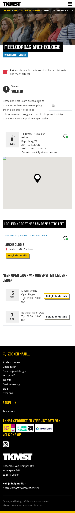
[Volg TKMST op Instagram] (6, 446)
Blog (5, 388)
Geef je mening (11, 384)
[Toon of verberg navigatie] (69, 4)
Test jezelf (8, 375)
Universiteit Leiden (15, 55)
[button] (37, 178)
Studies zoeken (11, 362)
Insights (7, 379)
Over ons (8, 393)
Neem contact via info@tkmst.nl (21, 487)
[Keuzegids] (44, 428)
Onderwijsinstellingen (15, 371)
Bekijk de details (17, 255)
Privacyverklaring (12, 501)
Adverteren (9, 411)
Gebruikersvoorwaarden (37, 501)
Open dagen (9, 366)
